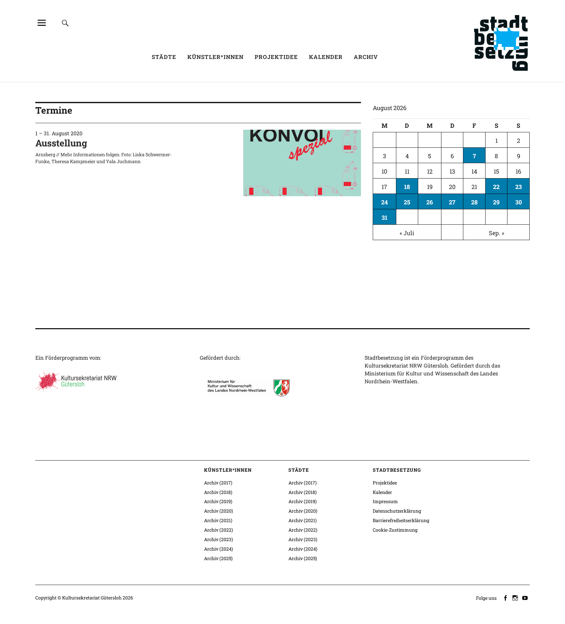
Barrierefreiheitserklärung (401, 520)
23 (518, 187)
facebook (506, 597)
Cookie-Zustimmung (395, 530)
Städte (164, 57)
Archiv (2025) (218, 558)
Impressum (385, 501)
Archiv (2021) (218, 520)
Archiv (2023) (218, 539)
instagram (516, 597)
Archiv (366, 57)
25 (407, 202)
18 (407, 187)
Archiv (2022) (218, 530)
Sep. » (496, 233)
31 (384, 217)
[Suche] (65, 22)
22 (496, 187)
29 (496, 202)
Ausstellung (61, 143)
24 (384, 202)
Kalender (326, 57)
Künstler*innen (215, 57)
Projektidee (276, 57)
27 (452, 202)
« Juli (407, 233)
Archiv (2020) (218, 511)
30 (518, 202)
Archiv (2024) (218, 549)
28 (474, 202)
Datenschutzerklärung (397, 511)
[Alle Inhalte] (41, 22)
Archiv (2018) (218, 492)
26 (429, 202)
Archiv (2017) (218, 483)
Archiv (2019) (218, 501)
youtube (525, 597)
